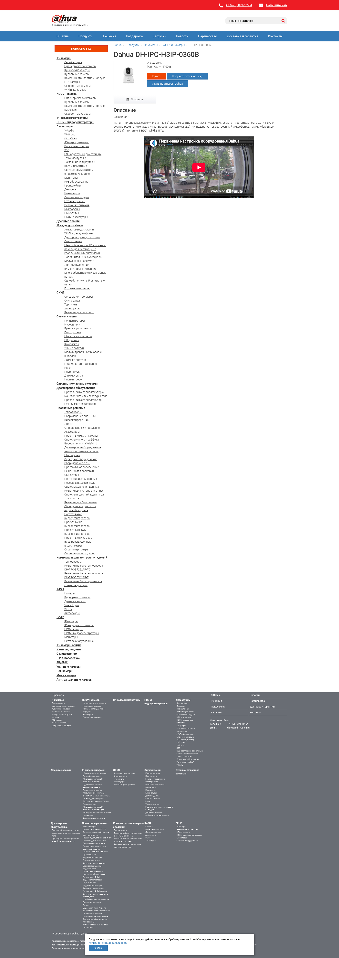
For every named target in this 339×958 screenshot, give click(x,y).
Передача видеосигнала (79, 482)
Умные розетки (74, 348)
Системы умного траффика (81, 439)
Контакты (275, 36)
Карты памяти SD (75, 165)
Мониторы (71, 177)
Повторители (72, 332)
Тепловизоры (73, 412)
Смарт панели (73, 241)
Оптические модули (76, 197)
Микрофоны (72, 209)
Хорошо (98, 948)
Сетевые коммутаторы (79, 169)
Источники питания (76, 205)
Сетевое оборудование (79, 641)
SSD (66, 150)
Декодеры (70, 189)
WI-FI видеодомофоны (78, 233)
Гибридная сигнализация (80, 363)
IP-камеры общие (68, 645)
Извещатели (72, 324)
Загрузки (159, 36)
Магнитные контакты (78, 336)
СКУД (60, 292)
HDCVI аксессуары (76, 216)
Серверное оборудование (80, 459)
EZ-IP (60, 617)
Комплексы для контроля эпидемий (81, 557)
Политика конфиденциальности (68, 948)
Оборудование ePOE (77, 463)
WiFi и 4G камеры (75, 89)
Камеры (69, 593)
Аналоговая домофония (79, 229)
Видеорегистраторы (77, 597)
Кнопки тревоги (74, 379)
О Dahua (62, 36)
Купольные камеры (76, 74)
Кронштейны (72, 185)
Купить (156, 76)
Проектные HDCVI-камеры (81, 435)
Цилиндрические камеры (80, 66)
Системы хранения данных (81, 486)
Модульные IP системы (79, 260)
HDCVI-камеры (66, 94)
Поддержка (134, 36)
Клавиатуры (72, 371)
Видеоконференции (76, 419)
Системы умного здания (79, 553)
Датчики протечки (75, 359)
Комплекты (71, 344)
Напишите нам (276, 5)
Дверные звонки (68, 221)
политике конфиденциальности (108, 942)
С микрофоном (66, 653)
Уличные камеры (68, 666)
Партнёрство (207, 36)
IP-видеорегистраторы (72, 118)
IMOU (60, 589)
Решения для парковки (79, 471)
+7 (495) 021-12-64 (239, 5)
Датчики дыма (73, 375)
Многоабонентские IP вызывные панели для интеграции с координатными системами (85, 249)
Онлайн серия (73, 62)
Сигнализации (66, 316)
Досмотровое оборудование (75, 388)
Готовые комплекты (77, 288)
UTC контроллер (74, 201)
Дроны (68, 423)
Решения (109, 36)
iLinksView (70, 138)
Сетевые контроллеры (78, 296)
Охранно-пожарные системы (77, 383)
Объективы (71, 213)
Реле (67, 367)
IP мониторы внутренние (80, 268)
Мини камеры (66, 675)
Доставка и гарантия (242, 36)
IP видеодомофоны (69, 225)
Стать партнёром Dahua (167, 83)
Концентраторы (74, 320)
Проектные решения (70, 408)
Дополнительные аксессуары (83, 257)
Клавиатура (72, 193)
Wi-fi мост (70, 134)
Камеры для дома (68, 649)
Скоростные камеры (77, 85)
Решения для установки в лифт (84, 490)
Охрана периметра (76, 549)
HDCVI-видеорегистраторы (75, 122)
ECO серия (70, 109)
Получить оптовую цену (187, 76)
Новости (182, 36)
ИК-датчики (71, 340)
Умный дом (71, 605)
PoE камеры (64, 671)
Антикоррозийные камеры (81, 451)
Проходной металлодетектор (83, 399)
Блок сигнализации (76, 146)
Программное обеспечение (81, 467)
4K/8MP (62, 662)
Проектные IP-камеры (78, 537)
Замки (68, 609)
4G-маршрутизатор (76, 142)
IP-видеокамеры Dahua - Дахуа (70, 933)
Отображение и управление (82, 427)
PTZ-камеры (72, 81)
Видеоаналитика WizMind (80, 443)
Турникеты (71, 304)
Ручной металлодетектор (80, 403)
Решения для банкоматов (80, 502)
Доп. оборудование (76, 264)
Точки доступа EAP (76, 158)
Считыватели (72, 300)
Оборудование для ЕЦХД (80, 416)
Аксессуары (64, 126)
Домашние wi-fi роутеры (79, 162)
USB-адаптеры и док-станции (82, 154)
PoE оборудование (76, 181)
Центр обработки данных (80, 478)
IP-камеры (63, 58)
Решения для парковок (79, 312)
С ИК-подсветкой (68, 658)
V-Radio (69, 130)
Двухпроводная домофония (82, 237)
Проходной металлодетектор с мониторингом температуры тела (66, 833)
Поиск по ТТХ (81, 48)
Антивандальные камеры (74, 679)
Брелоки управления (77, 328)
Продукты (85, 36)
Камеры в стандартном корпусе (84, 78)
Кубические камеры (77, 70)
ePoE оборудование (77, 173)
